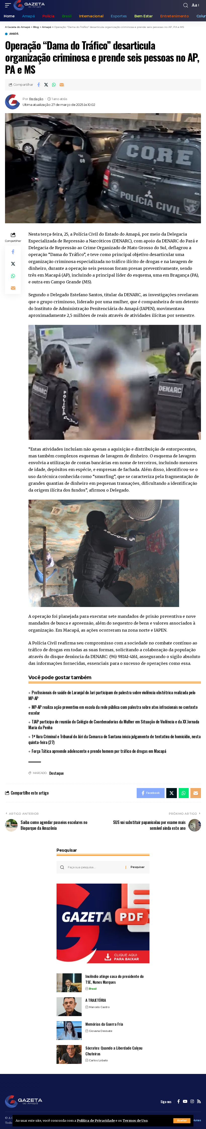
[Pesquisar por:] (95, 867)
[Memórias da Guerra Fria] (69, 1030)
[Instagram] (192, 1101)
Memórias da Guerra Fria (104, 1024)
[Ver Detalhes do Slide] (103, 923)
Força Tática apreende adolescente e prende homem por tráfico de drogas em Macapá (99, 751)
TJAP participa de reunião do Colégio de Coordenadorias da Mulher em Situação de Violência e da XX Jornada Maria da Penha (113, 724)
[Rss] (199, 1101)
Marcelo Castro (99, 1007)
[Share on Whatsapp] (54, 85)
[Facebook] (178, 1101)
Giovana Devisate (100, 1031)
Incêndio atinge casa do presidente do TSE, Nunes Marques (114, 979)
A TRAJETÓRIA (95, 1000)
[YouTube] (185, 1101)
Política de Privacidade (96, 1120)
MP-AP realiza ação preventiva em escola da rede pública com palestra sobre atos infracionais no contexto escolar (112, 710)
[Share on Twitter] (46, 85)
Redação (36, 99)
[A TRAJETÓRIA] (69, 1006)
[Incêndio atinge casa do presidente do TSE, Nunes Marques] (69, 982)
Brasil (92, 988)
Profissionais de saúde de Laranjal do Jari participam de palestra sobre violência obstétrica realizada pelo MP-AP (111, 695)
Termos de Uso (135, 1120)
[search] (185, 5)
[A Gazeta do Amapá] (29, 5)
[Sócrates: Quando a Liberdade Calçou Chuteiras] (69, 1054)
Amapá (13, 34)
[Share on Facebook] (38, 85)
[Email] (61, 85)
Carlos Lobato (98, 1060)
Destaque (56, 773)
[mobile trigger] (9, 5)
